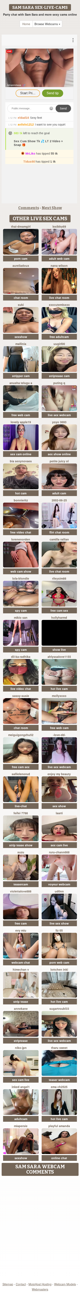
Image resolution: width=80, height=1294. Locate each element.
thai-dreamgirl (21, 226)
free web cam (20, 415)
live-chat (21, 806)
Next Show (52, 208)
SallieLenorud (21, 774)
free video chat (20, 532)
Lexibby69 (59, 226)
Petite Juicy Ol (59, 461)
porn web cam (59, 962)
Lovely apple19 (21, 422)
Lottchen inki (59, 969)
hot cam (20, 493)
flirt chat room (59, 532)
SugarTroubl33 (59, 1008)
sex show (59, 806)
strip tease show (20, 845)
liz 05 (59, 930)
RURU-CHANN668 (59, 852)
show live (59, 650)
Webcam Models (65, 1284)
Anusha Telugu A (20, 383)
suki (21, 305)
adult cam (59, 493)
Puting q (59, 383)
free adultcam (59, 337)
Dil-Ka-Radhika (20, 657)
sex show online (59, 454)
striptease (21, 1041)
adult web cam (59, 258)
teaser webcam (59, 1080)
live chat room (59, 298)
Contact (21, 1284)
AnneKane (21, 1008)
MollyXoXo (59, 696)
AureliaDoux (21, 265)
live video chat (20, 689)
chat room (21, 298)
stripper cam (21, 376)
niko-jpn (21, 1048)
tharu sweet (59, 1048)
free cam (21, 923)
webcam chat (20, 962)
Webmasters (40, 1289)
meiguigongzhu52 (20, 735)
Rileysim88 (59, 578)
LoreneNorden (20, 539)
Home (26, 24)
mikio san (20, 617)
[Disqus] (40, 1229)
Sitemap (7, 1284)
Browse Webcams (46, 24)
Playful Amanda (59, 1126)
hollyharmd (59, 617)
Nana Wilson (59, 265)
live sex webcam (59, 415)
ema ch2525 (59, 1087)
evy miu (20, 930)
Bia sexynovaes (21, 461)
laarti (59, 813)
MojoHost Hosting (40, 1284)
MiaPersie (20, 1126)
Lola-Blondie (20, 578)
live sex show (59, 923)
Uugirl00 (59, 344)
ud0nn (59, 891)
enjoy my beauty (59, 774)
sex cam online (20, 454)
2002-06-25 (59, 500)
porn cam (20, 258)
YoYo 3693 (59, 422)
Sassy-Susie (20, 696)
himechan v (21, 969)
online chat (59, 1158)
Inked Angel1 (21, 1087)
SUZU (20, 852)
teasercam (21, 884)
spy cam (21, 610)
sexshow (21, 337)
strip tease (20, 1001)
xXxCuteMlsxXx (59, 305)
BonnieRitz (21, 500)
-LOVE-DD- (59, 735)
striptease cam (59, 376)
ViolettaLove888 (20, 891)
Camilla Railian (59, 539)
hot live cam (59, 689)
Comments (28, 208)
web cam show (20, 571)
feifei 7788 (21, 813)
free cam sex (59, 610)
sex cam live (59, 845)
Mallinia (20, 344)
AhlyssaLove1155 (59, 657)
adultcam (20, 1119)
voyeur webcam (59, 884)
